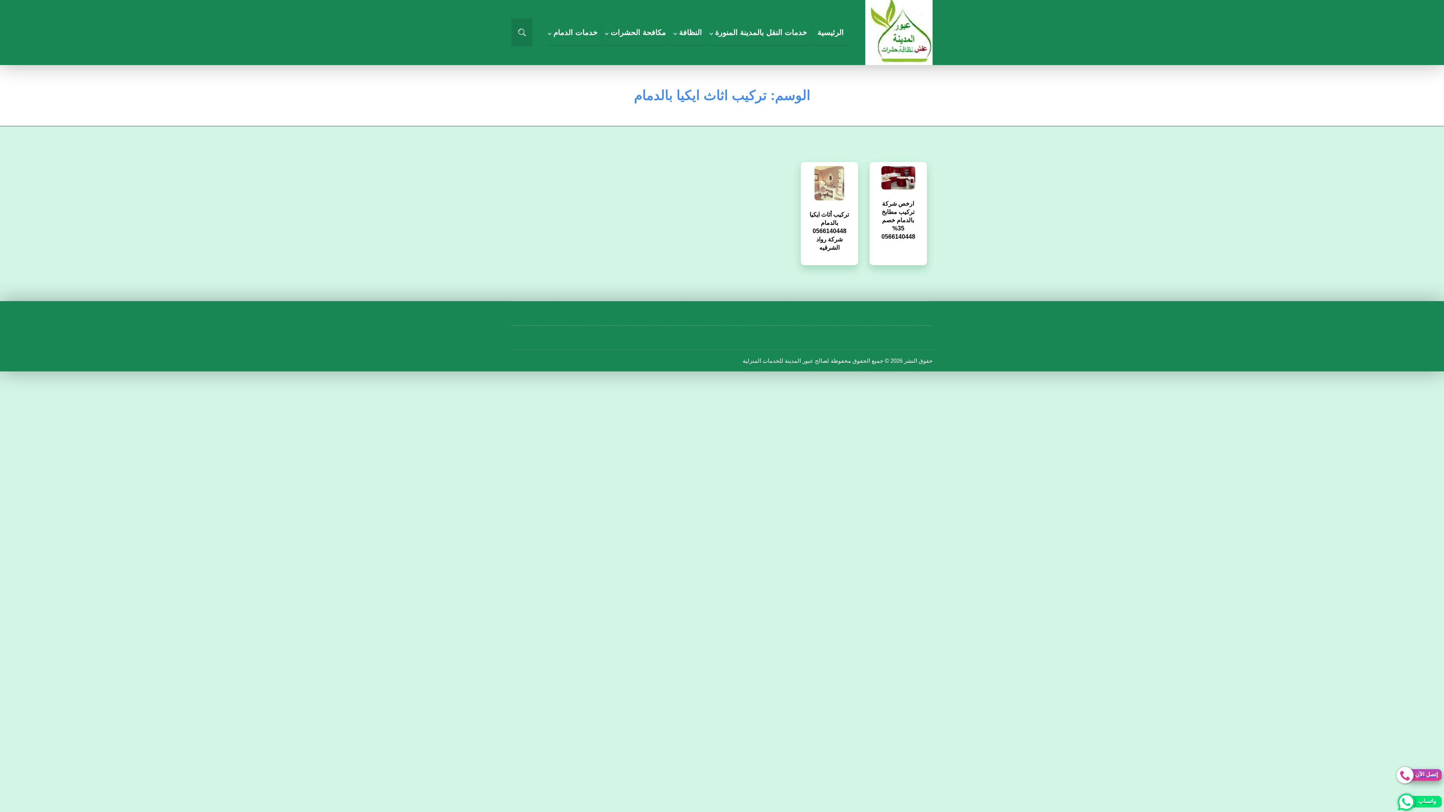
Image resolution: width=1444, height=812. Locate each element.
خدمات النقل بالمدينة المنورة (761, 32)
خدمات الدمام (576, 32)
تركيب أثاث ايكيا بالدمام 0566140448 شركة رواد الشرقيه (829, 221)
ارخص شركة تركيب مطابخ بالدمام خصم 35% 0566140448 (898, 210)
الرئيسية (831, 32)
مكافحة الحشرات (638, 32)
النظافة (690, 32)
